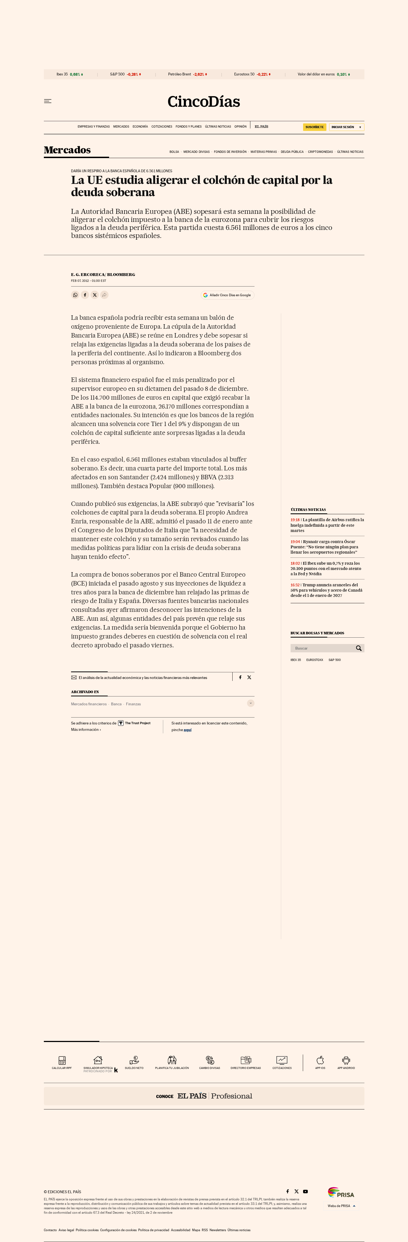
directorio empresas (246, 1067)
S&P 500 (117, 74)
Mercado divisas (196, 152)
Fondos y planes (189, 126)
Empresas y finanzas (94, 126)
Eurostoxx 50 (244, 74)
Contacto (50, 1230)
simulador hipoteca (98, 1067)
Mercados (121, 126)
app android (346, 1067)
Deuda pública (292, 152)
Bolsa (174, 152)
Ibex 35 (62, 74)
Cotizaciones (162, 126)
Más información (85, 729)
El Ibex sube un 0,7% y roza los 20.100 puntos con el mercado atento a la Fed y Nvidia (326, 568)
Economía (140, 126)
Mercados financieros (89, 704)
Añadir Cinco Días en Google (230, 295)
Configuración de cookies (118, 1230)
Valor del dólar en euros (316, 74)
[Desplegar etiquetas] (251, 703)
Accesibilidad (180, 1230)
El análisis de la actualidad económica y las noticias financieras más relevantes (143, 677)
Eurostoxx (314, 660)
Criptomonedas (320, 152)
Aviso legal (66, 1230)
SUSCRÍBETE (315, 127)
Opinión (240, 126)
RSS (205, 1230)
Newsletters (218, 1230)
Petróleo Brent (179, 74)
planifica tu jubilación (172, 1067)
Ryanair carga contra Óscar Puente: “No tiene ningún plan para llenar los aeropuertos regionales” (324, 547)
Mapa (196, 1230)
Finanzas (133, 704)
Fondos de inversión (230, 152)
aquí (188, 729)
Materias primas (264, 152)
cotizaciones (282, 1067)
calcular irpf (62, 1067)
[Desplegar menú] (48, 101)
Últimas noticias (218, 126)
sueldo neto (134, 1067)
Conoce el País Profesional (204, 1096)
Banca (116, 704)
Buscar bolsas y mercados (317, 633)
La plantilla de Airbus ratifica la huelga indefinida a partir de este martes (327, 525)
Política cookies (87, 1230)
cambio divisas (209, 1067)
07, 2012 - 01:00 (88, 281)
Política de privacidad (153, 1230)
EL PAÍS (259, 124)
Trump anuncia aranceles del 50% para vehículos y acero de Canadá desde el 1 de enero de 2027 (326, 590)
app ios (320, 1067)
